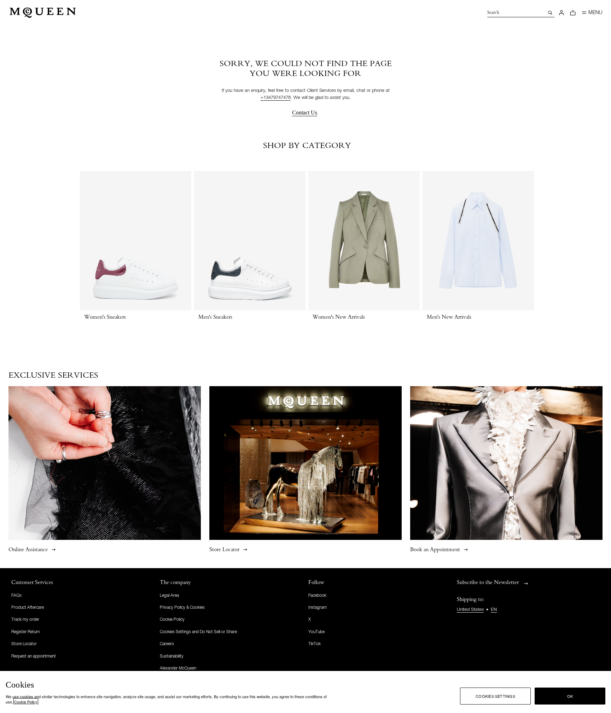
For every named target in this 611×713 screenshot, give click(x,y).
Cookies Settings (495, 696)
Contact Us (304, 113)
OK (570, 696)
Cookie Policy (25, 702)
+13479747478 (276, 97)
